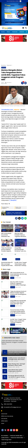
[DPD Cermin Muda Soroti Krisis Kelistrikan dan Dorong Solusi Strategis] (7, 228)
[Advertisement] (14, 52)
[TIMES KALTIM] (11, 28)
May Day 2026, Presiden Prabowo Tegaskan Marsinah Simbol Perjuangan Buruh (20, 235)
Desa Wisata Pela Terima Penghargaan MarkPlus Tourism (15, 370)
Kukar (2, 423)
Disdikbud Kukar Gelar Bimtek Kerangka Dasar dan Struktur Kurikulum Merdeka (16, 358)
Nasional (4, 67)
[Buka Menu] (23, 28)
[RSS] (17, 430)
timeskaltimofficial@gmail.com (12, 407)
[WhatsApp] (25, 218)
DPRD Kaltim (4, 421)
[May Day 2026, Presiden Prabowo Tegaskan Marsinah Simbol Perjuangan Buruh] (21, 228)
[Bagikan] (25, 83)
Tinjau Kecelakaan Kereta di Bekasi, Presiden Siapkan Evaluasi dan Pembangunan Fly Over (6, 249)
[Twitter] (19, 218)
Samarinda (4, 418)
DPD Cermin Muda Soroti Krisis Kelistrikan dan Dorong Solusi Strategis (6, 235)
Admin (2, 82)
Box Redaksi (4, 435)
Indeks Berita (5, 437)
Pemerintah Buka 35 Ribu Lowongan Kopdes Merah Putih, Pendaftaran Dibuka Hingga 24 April (7, 264)
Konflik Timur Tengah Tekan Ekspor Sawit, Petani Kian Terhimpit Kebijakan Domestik (21, 264)
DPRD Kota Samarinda (7, 416)
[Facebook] (16, 218)
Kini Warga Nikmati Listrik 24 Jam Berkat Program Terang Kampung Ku (16, 376)
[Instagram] (14, 430)
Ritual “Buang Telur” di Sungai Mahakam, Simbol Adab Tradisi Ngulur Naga (16, 364)
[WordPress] (11, 430)
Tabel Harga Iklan (6, 439)
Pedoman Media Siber (16, 435)
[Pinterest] (8, 430)
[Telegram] (22, 218)
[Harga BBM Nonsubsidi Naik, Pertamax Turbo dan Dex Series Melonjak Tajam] (21, 242)
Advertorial (4, 414)
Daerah (4, 230)
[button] (26, 28)
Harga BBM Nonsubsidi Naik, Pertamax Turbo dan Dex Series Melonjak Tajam (20, 249)
